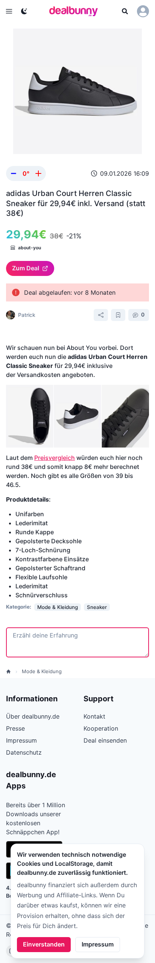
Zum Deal (25, 268)
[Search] (124, 11)
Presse (15, 728)
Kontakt (94, 716)
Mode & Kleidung (42, 671)
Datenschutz (24, 752)
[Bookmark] (118, 315)
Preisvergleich (54, 457)
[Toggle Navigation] (9, 11)
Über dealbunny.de (32, 716)
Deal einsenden (105, 740)
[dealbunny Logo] (76, 11)
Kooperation (101, 728)
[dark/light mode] (24, 11)
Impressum (98, 944)
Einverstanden (44, 944)
